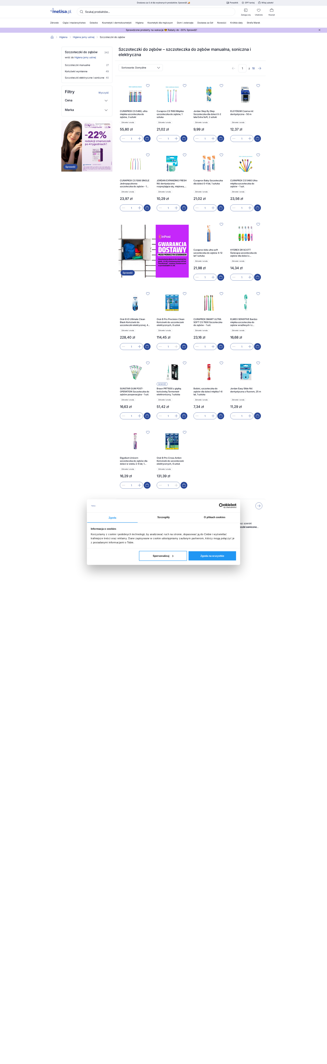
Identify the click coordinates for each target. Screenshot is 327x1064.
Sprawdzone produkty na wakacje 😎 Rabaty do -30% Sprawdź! (161, 30)
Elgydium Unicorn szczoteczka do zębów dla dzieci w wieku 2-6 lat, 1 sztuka (133, 460)
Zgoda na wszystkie (212, 555)
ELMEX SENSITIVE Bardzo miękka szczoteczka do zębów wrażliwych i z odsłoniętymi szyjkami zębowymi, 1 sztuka (243, 322)
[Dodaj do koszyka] (147, 138)
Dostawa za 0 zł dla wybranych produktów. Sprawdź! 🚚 (163, 3)
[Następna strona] (259, 68)
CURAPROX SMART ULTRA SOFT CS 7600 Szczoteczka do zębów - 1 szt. (207, 322)
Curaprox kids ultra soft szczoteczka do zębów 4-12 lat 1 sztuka (207, 252)
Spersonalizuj (161, 555)
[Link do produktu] (135, 112)
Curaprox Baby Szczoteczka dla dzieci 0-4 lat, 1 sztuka (208, 182)
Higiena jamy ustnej (83, 37)
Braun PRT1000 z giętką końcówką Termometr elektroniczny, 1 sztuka (169, 391)
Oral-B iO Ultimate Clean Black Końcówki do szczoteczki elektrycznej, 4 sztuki (134, 322)
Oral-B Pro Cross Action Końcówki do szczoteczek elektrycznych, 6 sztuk (170, 460)
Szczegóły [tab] (163, 517)
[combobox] (156, 12)
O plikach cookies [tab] (214, 517)
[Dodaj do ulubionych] (148, 85)
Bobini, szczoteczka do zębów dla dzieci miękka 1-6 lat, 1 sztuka (207, 391)
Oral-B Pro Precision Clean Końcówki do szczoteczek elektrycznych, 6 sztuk (170, 322)
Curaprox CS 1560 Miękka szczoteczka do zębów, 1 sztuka (170, 114)
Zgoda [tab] (112, 517)
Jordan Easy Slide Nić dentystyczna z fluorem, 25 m (245, 390)
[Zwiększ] (139, 138)
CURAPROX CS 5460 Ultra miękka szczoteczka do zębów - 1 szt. (243, 183)
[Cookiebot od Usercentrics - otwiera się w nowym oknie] (221, 505)
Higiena (63, 37)
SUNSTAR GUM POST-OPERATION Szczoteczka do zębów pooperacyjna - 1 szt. (134, 391)
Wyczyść (103, 92)
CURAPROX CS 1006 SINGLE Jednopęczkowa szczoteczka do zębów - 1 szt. (134, 183)
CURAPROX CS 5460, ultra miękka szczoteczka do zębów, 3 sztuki (133, 114)
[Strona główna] (52, 37)
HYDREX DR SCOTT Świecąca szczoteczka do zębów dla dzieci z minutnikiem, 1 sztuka (243, 252)
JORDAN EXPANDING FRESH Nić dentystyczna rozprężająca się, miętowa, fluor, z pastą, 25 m (172, 183)
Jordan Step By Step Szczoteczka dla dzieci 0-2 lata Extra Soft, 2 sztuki (207, 114)
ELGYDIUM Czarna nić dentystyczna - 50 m (241, 113)
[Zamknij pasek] (319, 30)
